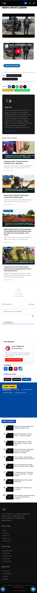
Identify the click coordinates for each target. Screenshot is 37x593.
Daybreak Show (7, 550)
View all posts (9, 130)
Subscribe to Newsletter (12, 65)
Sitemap (5, 579)
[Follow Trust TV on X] (11, 369)
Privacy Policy (7, 541)
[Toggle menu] (33, 3)
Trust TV (9, 585)
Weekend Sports (20, 392)
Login (32, 304)
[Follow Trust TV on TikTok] (20, 369)
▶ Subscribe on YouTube (14, 359)
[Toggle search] (29, 3)
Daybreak (16, 389)
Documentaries (27, 389)
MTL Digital (22, 590)
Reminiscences (8, 392)
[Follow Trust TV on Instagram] (16, 369)
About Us (5, 533)
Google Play (16, 379)
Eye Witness (26, 379)
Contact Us (6, 535)
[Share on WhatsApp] (17, 86)
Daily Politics (6, 553)
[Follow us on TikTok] (25, 86)
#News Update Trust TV (10, 79)
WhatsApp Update (23, 90)
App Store (7, 379)
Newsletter (9, 90)
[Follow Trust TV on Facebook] (6, 369)
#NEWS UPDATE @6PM (13, 75)
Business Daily (7, 556)
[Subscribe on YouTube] (25, 3)
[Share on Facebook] (9, 86)
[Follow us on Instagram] (21, 86)
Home (4, 530)
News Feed (6, 571)
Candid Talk (6, 558)
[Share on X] (13, 86)
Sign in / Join (7, 538)
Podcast (5, 576)
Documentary (7, 561)
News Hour (7, 389)
